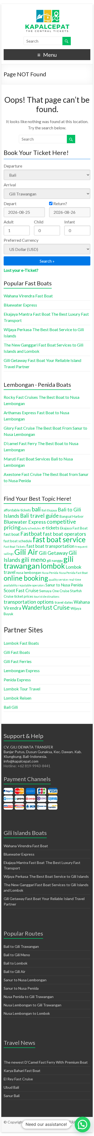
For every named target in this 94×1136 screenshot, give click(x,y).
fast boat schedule (18, 541)
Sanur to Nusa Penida (64, 585)
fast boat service (59, 539)
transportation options (29, 602)
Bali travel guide (39, 515)
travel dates (64, 602)
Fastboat (31, 533)
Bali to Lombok (15, 963)
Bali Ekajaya (49, 510)
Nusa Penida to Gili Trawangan (29, 996)
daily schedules (31, 528)
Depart (10, 203)
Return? (59, 203)
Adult (9, 221)
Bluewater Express (20, 304)
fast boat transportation (50, 546)
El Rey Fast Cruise (18, 1079)
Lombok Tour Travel (22, 688)
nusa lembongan (28, 572)
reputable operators (31, 585)
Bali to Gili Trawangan (21, 946)
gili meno (33, 559)
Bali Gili (11, 707)
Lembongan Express (22, 670)
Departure (13, 165)
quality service (58, 579)
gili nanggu (55, 560)
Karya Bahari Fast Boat (22, 1070)
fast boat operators (64, 534)
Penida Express (17, 679)
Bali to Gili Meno (17, 955)
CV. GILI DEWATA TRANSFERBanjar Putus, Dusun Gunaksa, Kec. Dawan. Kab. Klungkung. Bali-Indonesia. (43, 752)
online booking (26, 578)
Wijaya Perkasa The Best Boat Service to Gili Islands (46, 876)
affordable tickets (17, 510)
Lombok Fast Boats (21, 643)
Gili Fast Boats (17, 652)
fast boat (12, 534)
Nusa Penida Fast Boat (73, 572)
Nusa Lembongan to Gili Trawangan (32, 1005)
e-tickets (50, 527)
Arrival (10, 184)
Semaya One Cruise (54, 591)
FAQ (55, 1127)
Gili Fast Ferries (18, 661)
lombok (53, 565)
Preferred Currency (21, 240)
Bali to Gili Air (14, 971)
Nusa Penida (50, 572)
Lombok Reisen (17, 697)
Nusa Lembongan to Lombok (27, 1013)
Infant (69, 221)
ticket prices (23, 596)
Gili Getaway (53, 553)
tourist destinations (46, 596)
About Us (42, 1127)
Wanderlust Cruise (46, 607)
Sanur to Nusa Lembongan (25, 980)
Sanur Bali (12, 1095)
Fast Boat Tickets (15, 546)
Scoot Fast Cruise (21, 590)
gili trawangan (39, 562)
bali (36, 509)
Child (38, 221)
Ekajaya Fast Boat (73, 528)
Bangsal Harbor (72, 516)
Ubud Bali (11, 1087)
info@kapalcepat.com (21, 761)
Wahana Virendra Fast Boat (28, 295)
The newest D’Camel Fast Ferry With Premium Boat (46, 1062)
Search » (47, 260)
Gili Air (26, 551)
